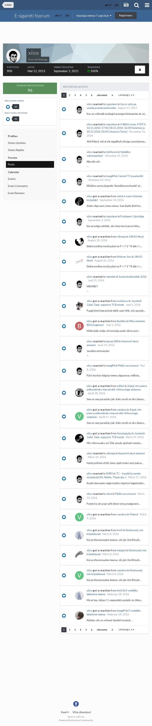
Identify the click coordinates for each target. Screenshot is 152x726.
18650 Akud (136, 236)
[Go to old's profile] (79, 201)
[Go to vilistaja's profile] (79, 241)
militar (120, 386)
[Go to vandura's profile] (79, 416)
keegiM (110, 176)
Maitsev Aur (124, 256)
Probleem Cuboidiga (132, 216)
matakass (122, 301)
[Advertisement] (76, 34)
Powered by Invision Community (76, 720)
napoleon (111, 104)
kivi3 (120, 530)
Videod (134, 514)
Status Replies (16, 150)
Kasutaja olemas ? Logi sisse (93, 15)
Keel (64, 712)
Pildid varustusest (128, 365)
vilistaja (121, 236)
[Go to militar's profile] (79, 392)
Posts (11, 164)
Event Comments (18, 186)
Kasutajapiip (124, 433)
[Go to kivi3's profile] (79, 535)
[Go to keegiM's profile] (79, 615)
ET (110, 5)
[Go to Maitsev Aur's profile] (79, 261)
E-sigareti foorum (32, 15)
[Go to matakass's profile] (79, 306)
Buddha (121, 321)
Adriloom (111, 152)
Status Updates (17, 142)
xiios (89, 104)
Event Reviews (16, 193)
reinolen (111, 276)
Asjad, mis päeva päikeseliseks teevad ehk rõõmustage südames (114, 413)
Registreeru (125, 15)
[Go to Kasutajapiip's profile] (79, 438)
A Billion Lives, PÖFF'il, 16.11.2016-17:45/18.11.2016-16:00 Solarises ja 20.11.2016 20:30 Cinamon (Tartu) (116, 128)
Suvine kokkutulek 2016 (133, 276)
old (119, 196)
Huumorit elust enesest (131, 453)
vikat (109, 493)
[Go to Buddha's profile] (79, 326)
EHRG (109, 473)
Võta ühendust (81, 712)
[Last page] (112, 95)
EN (116, 5)
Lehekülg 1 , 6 (126, 95)
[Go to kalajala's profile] (79, 555)
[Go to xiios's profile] (79, 109)
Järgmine (102, 95)
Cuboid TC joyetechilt (130, 176)
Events (12, 178)
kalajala (121, 550)
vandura (121, 409)
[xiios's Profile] (140, 70)
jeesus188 (112, 341)
